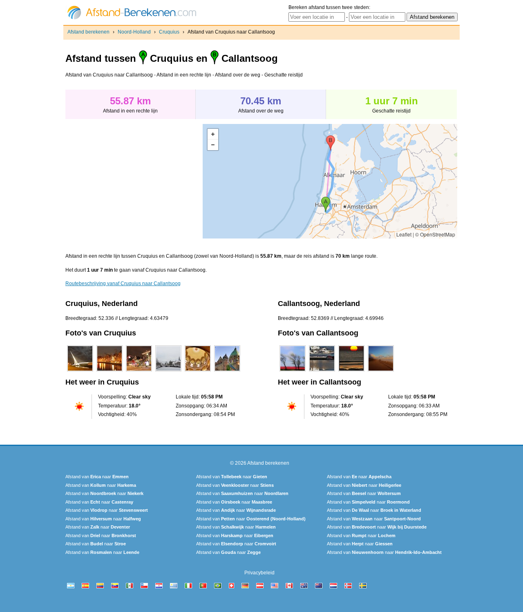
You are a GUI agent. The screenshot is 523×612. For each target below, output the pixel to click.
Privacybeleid (259, 573)
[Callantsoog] (292, 371)
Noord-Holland (134, 32)
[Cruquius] (80, 371)
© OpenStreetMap (435, 234)
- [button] (213, 145)
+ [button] (213, 134)
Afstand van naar (97, 476)
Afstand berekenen (88, 32)
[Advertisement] (134, 181)
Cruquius (169, 32)
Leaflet (403, 234)
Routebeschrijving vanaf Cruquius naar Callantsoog (123, 283)
